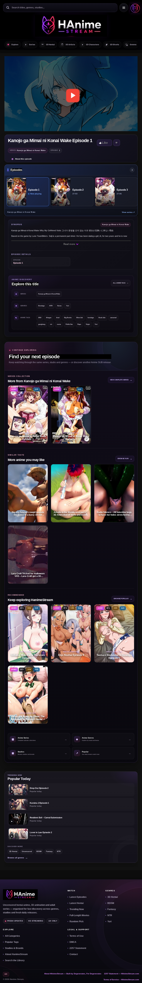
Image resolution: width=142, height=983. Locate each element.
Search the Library (15, 960)
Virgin (88, 324)
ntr (51, 324)
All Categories (12, 936)
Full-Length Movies (79, 915)
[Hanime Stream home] (20, 894)
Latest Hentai (77, 903)
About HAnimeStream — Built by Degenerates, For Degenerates (72, 974)
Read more (69, 244)
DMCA (73, 942)
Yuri (67, 306)
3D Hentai (13, 851)
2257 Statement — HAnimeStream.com (121, 974)
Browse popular (123, 598)
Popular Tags (12, 942)
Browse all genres (18, 857)
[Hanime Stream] (134, 7)
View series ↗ (128, 212)
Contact (74, 954)
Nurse (59, 306)
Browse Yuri (125, 458)
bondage (91, 317)
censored (113, 317)
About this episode (23, 159)
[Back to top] (135, 976)
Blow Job (79, 317)
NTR (51, 306)
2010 (39, 317)
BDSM (39, 851)
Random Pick (77, 921)
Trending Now (77, 909)
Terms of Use (77, 936)
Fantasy (49, 851)
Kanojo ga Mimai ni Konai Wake (49, 294)
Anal (57, 317)
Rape (79, 324)
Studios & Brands (14, 948)
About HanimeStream (16, 954)
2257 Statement (78, 948)
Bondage (41, 306)
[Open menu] (123, 7)
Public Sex (69, 324)
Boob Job (102, 317)
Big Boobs (68, 317)
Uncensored (27, 851)
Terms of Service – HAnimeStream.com (121, 980)
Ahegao (48, 317)
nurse (59, 324)
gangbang (41, 324)
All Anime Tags (120, 283)
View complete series (121, 379)
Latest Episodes (78, 897)
